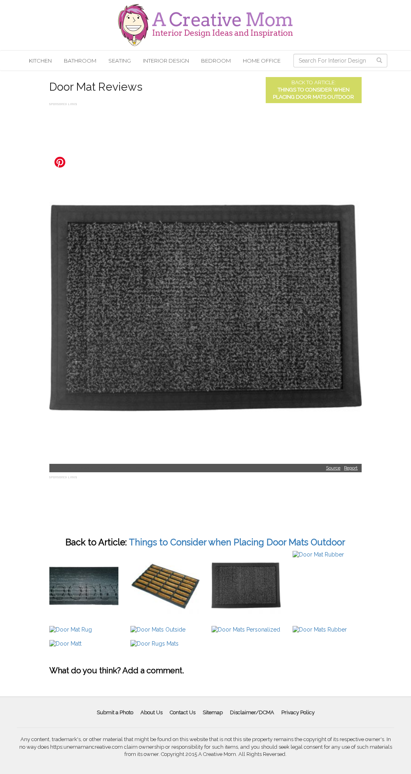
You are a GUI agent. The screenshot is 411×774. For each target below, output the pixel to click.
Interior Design (166, 60)
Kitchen (40, 60)
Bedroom (216, 60)
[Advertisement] (195, 126)
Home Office (262, 60)
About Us (151, 712)
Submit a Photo (115, 712)
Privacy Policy (298, 712)
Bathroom (80, 60)
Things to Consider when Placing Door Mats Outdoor (237, 542)
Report (351, 468)
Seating (119, 60)
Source (333, 468)
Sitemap (213, 712)
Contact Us (182, 712)
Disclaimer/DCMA (252, 712)
